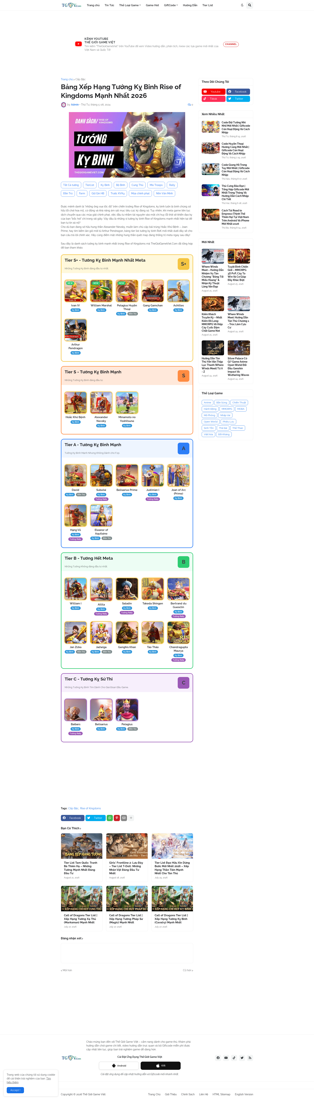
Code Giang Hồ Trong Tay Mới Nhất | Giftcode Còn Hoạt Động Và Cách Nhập (236, 169)
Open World (211, 421)
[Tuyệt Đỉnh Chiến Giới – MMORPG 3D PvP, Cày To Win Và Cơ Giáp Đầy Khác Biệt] (239, 256)
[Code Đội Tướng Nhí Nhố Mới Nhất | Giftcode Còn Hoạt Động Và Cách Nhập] (211, 127)
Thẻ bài (223, 428)
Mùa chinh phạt (140, 193)
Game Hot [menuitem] (152, 5)
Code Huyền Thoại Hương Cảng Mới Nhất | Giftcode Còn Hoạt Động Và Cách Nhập (235, 148)
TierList (89, 185)
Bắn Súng (221, 402)
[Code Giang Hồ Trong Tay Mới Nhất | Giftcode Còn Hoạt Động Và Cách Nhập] (211, 169)
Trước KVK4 (118, 193)
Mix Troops (156, 185)
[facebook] (218, 1058)
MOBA (240, 409)
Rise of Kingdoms (90, 808)
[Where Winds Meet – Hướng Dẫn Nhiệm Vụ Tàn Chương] (213, 256)
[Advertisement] (157, 44)
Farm (82, 193)
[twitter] (242, 1058)
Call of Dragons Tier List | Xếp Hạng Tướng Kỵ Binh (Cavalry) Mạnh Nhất (171, 919)
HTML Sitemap (221, 1094)
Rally (172, 185)
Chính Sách (188, 1094)
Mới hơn (67, 970)
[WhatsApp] (110, 818)
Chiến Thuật (239, 402)
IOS (163, 1065)
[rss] (250, 1058)
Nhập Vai (225, 415)
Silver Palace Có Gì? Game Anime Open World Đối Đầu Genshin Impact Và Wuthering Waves (238, 366)
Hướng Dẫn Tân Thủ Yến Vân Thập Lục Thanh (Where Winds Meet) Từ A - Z (213, 365)
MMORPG (227, 409)
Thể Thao (237, 428)
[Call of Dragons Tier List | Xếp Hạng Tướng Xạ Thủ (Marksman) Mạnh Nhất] (81, 898)
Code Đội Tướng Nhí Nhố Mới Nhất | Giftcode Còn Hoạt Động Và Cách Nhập (236, 127)
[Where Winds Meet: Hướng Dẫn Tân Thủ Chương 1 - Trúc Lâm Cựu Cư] (239, 303)
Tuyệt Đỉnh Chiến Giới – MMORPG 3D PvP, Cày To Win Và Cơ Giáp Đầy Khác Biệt (238, 273)
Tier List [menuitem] (207, 5)
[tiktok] (234, 1058)
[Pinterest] (117, 818)
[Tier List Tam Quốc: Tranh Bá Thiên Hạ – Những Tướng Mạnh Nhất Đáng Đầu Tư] (81, 846)
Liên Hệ (203, 1094)
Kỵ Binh (105, 185)
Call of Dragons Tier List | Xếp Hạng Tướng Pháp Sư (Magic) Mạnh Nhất (126, 919)
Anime (207, 402)
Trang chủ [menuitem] (93, 5)
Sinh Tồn (209, 428)
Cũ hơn (187, 970)
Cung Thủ (137, 185)
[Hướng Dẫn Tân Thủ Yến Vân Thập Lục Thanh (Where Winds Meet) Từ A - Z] (213, 347)
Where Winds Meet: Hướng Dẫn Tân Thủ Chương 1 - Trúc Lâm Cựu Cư (238, 321)
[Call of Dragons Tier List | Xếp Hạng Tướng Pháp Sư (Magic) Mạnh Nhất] (127, 898)
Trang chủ (67, 79)
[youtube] (226, 1058)
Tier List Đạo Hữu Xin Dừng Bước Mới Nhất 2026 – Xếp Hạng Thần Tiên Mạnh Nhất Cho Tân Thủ (172, 868)
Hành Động (210, 409)
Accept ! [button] (15, 1090)
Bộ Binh (120, 185)
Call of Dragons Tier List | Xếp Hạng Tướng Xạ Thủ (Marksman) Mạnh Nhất (80, 919)
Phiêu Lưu (228, 421)
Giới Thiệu (171, 1094)
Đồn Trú (68, 193)
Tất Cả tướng (71, 185)
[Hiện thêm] (131, 818)
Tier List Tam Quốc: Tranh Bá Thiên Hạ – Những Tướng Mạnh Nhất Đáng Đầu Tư (80, 868)
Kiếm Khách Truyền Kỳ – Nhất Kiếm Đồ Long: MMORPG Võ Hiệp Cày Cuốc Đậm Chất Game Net (212, 322)
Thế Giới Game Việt (94, 1094)
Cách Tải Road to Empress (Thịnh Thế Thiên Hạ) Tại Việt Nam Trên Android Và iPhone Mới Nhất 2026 (235, 217)
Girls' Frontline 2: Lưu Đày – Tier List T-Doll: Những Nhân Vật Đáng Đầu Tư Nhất (126, 868)
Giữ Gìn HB (98, 193)
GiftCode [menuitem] (170, 5)
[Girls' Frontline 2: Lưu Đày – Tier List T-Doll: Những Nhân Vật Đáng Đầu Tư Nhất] (127, 846)
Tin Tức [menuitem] (109, 5)
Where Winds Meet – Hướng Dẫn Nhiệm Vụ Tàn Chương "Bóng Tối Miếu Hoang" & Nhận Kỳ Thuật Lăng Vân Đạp (213, 276)
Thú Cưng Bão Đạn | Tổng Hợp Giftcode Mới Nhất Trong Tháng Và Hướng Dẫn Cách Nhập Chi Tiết (235, 192)
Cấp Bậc (80, 79)
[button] (242, 5)
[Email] (124, 818)
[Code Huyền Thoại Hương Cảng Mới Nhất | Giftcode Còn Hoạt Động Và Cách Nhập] (211, 148)
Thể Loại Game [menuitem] (129, 5)
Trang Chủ (154, 1094)
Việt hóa (208, 434)
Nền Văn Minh (164, 193)
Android (121, 1065)
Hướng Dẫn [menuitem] (190, 5)
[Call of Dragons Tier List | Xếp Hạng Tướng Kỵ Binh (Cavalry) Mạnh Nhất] (172, 898)
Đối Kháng (224, 434)
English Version (244, 1094)
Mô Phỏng (209, 415)
